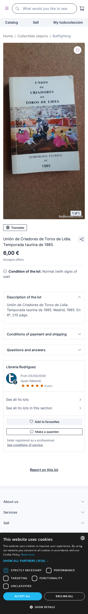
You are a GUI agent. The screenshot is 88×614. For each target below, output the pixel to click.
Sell (36, 22)
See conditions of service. (25, 445)
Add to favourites (47, 422)
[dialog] (44, 573)
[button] (44, 297)
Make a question (47, 432)
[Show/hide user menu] (6, 8)
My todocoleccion (68, 22)
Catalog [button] (11, 22)
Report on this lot (44, 470)
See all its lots (17, 399)
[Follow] (77, 50)
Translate (17, 227)
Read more (28, 554)
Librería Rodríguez (21, 367)
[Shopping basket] (82, 8)
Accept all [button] (23, 596)
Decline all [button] (64, 596)
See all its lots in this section (29, 408)
